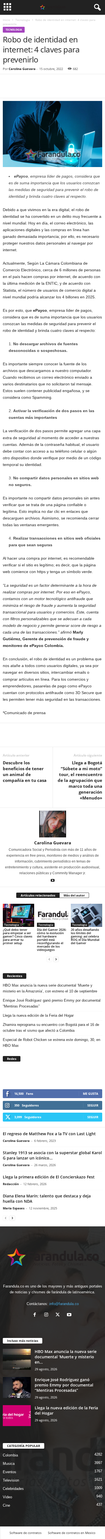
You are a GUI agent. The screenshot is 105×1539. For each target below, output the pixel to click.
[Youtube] (52, 881)
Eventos (9, 1472)
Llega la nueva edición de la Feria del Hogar (39, 1015)
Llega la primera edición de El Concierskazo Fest (49, 1177)
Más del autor (74, 895)
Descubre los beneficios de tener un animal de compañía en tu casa (24, 771)
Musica (9, 1463)
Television (11, 1480)
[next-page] (56, 959)
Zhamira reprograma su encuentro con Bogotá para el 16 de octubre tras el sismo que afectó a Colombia (51, 1028)
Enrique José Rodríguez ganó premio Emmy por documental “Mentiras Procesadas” (52, 1003)
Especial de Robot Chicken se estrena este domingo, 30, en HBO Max (51, 1043)
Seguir (92, 1105)
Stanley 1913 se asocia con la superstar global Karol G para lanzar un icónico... (52, 1155)
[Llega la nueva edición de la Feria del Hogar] (17, 1415)
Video (7, 1497)
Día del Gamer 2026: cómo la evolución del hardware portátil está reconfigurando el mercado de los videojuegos (51, 939)
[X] (59, 1315)
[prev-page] (49, 959)
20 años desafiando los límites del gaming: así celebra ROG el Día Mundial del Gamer (85, 936)
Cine (6, 1505)
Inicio (6, 20)
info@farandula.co (64, 1304)
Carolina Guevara (22, 69)
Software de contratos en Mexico (71, 1533)
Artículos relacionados (38, 895)
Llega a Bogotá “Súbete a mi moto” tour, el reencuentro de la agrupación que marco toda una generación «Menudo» (80, 780)
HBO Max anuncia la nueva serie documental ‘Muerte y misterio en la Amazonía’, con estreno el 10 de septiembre (50, 988)
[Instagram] (47, 1315)
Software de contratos (25, 1533)
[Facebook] (8, 89)
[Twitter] (21, 89)
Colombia (10, 1455)
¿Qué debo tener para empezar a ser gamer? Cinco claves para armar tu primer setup (17, 936)
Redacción (11, 1184)
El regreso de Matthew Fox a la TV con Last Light (49, 1133)
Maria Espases (13, 1208)
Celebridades (13, 1489)
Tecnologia (22, 20)
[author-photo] (52, 824)
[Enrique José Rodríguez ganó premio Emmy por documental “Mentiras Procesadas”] (17, 1387)
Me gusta (90, 1093)
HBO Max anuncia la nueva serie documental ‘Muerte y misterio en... (66, 1357)
